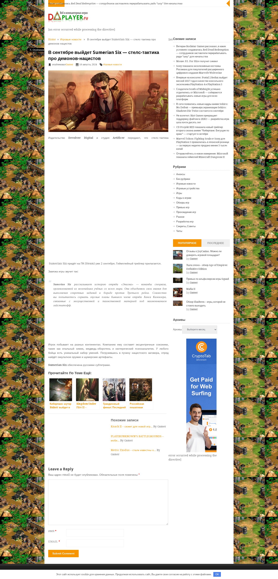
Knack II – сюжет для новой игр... (132, 426)
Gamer (69, 64)
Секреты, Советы (186, 226)
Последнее (215, 243)
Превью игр (182, 207)
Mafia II (190, 289)
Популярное (187, 243)
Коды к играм (183, 197)
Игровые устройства (187, 188)
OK (217, 574)
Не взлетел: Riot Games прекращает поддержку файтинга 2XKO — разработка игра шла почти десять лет (202, 119)
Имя (52, 531)
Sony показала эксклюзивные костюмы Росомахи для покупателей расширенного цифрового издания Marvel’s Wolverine (200, 69)
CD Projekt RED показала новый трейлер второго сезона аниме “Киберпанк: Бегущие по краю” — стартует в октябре (202, 130)
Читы (179, 231)
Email (54, 541)
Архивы (177, 329)
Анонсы (180, 174)
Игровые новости (70, 39)
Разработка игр (184, 221)
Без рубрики (183, 179)
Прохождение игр (186, 212)
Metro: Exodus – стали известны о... (134, 450)
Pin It (30, 59)
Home (52, 39)
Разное (180, 216)
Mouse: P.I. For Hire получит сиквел (197, 61)
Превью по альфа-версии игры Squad (207, 278)
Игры (179, 193)
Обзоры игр (182, 202)
